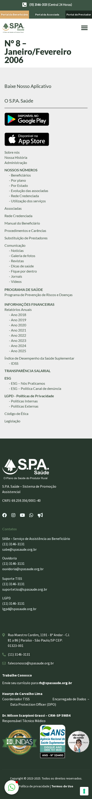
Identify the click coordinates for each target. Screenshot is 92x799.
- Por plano (17, 180)
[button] (84, 27)
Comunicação (14, 245)
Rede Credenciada (18, 216)
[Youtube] (22, 515)
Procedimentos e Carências (25, 230)
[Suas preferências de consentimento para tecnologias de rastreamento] (84, 791)
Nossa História (15, 157)
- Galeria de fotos (22, 255)
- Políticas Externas (23, 406)
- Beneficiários (20, 175)
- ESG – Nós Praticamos (27, 383)
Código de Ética (16, 413)
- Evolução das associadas (28, 190)
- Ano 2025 (17, 351)
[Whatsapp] (31, 515)
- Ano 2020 (17, 325)
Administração (15, 162)
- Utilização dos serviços (27, 201)
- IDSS (13, 363)
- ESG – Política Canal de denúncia (35, 388)
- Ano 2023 (17, 340)
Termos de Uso (62, 786)
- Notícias (16, 250)
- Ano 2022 (17, 335)
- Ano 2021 (17, 330)
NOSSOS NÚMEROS (21, 170)
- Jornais (15, 276)
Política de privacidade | (35, 786)
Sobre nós (12, 152)
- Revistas (16, 261)
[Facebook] (4, 515)
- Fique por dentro (23, 271)
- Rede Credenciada (24, 196)
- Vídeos (15, 281)
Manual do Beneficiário (22, 223)
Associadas (13, 208)
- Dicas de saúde (21, 266)
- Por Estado (18, 185)
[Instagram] (13, 515)
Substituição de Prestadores (26, 238)
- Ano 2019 (17, 320)
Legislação (12, 421)
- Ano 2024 (17, 345)
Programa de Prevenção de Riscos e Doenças (38, 295)
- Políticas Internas (23, 401)
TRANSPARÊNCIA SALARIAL (27, 371)
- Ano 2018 (17, 314)
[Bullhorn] (40, 515)
